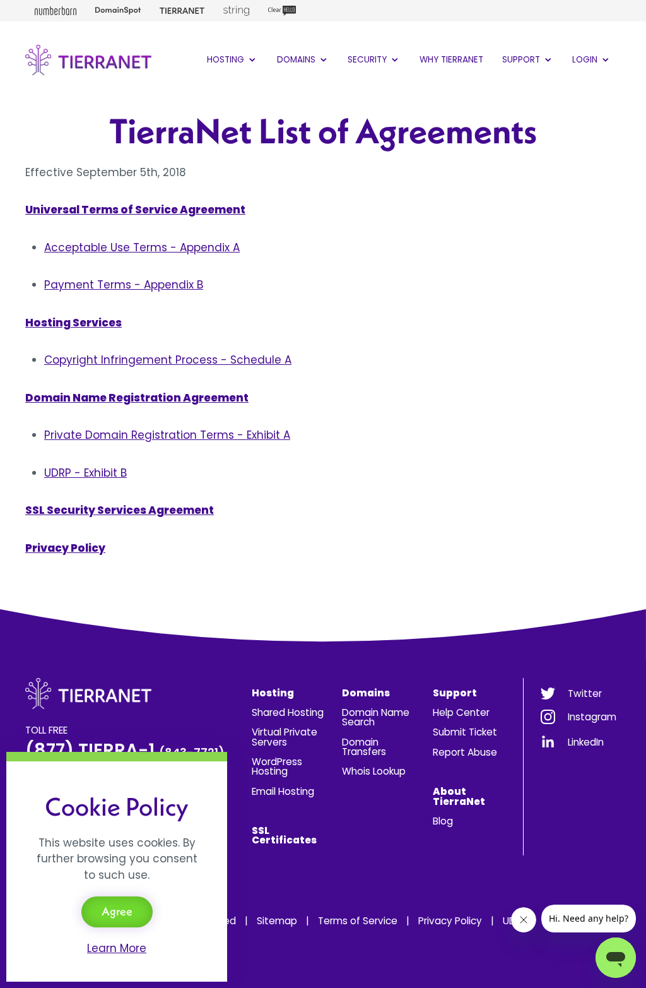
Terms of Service (357, 920)
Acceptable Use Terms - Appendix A (142, 247)
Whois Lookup (374, 771)
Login (586, 60)
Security (368, 60)
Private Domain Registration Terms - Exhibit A (167, 435)
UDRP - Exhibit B (85, 472)
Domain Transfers (364, 746)
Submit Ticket (465, 732)
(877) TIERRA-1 (125, 750)
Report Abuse (465, 752)
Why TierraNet (451, 60)
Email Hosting (283, 791)
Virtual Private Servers (284, 736)
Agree (117, 911)
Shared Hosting (288, 712)
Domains (297, 60)
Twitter (585, 693)
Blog (443, 821)
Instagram (592, 716)
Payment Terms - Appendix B (123, 284)
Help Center (461, 712)
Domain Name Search (375, 717)
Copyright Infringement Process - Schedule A (167, 359)
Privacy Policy (450, 920)
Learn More (116, 948)
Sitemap (277, 920)
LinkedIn (586, 742)
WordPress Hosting (277, 766)
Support (522, 60)
